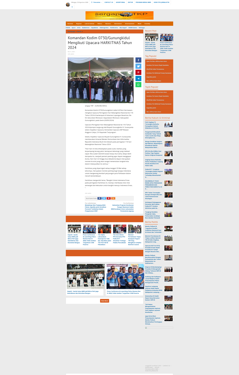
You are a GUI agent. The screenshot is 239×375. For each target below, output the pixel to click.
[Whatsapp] (138, 84)
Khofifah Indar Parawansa (155, 69)
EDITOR (157, 367)
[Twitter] (104, 198)
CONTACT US (166, 366)
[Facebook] (99, 198)
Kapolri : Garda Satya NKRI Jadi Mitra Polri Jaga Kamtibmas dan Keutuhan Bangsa (74, 238)
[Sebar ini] (138, 60)
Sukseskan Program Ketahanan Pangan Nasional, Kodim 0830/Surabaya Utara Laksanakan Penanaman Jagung (122, 207)
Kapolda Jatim (151, 77)
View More (104, 301)
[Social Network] (72, 7)
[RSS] (113, 198)
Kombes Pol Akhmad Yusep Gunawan (159, 73)
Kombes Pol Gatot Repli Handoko (158, 65)
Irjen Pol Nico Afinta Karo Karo (157, 61)
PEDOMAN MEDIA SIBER (151, 369)
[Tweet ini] (138, 66)
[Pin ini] (138, 72)
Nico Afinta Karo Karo (154, 81)
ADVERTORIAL (149, 367)
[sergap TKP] (68, 4)
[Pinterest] (109, 198)
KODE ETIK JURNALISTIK (151, 371)
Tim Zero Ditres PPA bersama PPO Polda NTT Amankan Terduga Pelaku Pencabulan (119, 238)
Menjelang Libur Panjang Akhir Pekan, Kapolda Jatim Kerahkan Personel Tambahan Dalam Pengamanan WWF (95, 207)
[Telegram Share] (138, 78)
